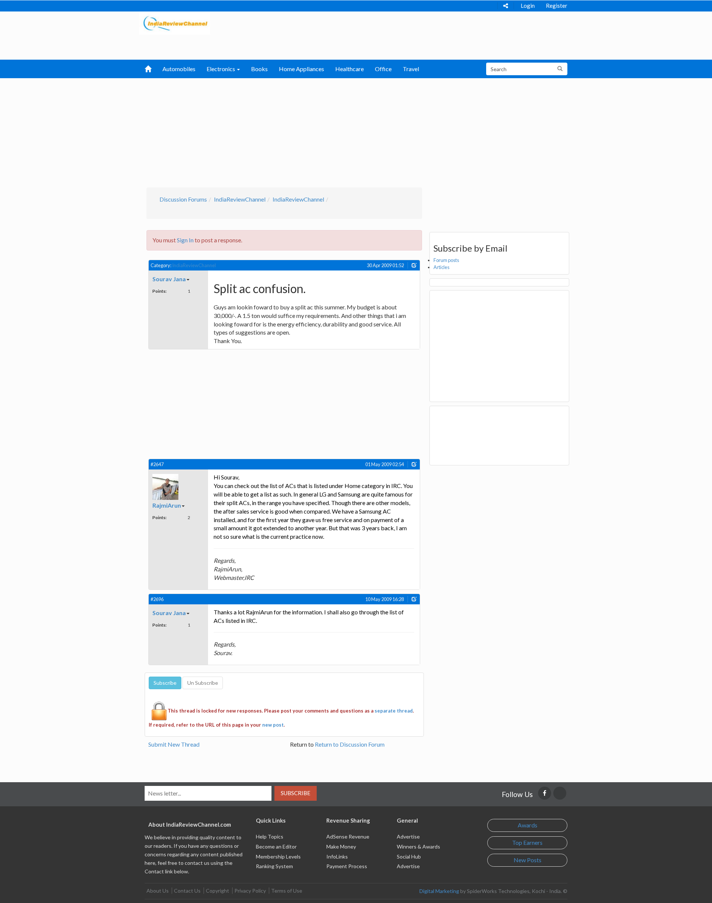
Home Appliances (301, 68)
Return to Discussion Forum (350, 744)
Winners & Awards (418, 846)
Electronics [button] (221, 68)
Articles (441, 267)
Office (383, 68)
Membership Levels (278, 856)
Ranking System (274, 866)
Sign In (185, 239)
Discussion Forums (183, 199)
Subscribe (295, 793)
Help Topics (269, 836)
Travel (411, 68)
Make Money (341, 846)
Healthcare (349, 68)
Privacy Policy (250, 890)
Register (556, 5)
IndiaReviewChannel (240, 199)
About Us (157, 890)
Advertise (408, 836)
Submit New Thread (174, 744)
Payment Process (346, 866)
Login (528, 5)
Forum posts (446, 260)
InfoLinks (337, 856)
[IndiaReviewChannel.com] (174, 22)
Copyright (217, 890)
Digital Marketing (439, 891)
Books (259, 68)
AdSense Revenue (347, 836)
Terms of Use (286, 890)
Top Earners (527, 842)
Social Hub (409, 856)
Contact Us (187, 890)
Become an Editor (276, 846)
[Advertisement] (356, 132)
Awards (527, 825)
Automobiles (178, 68)
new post (273, 725)
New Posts (527, 859)
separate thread (394, 711)
